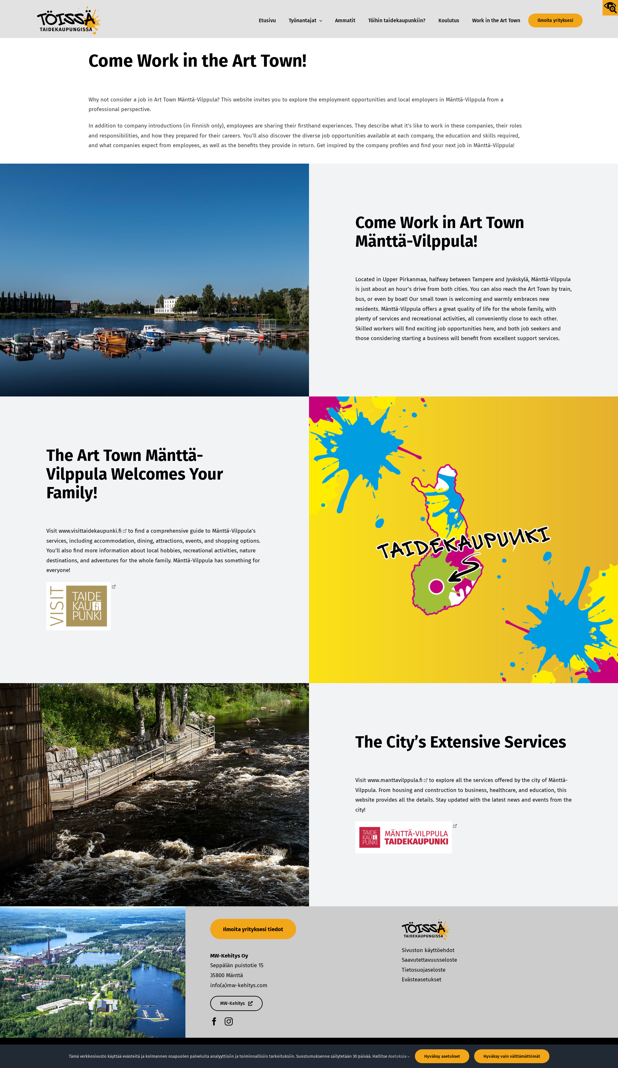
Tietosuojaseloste (423, 970)
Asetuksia (397, 1056)
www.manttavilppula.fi (395, 780)
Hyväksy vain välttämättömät (511, 1056)
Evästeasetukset (421, 979)
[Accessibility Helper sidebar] (610, 7)
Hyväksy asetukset (442, 1056)
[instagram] (229, 1021)
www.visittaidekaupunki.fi (90, 531)
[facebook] (214, 1021)
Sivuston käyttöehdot (428, 950)
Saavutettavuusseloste (429, 960)
